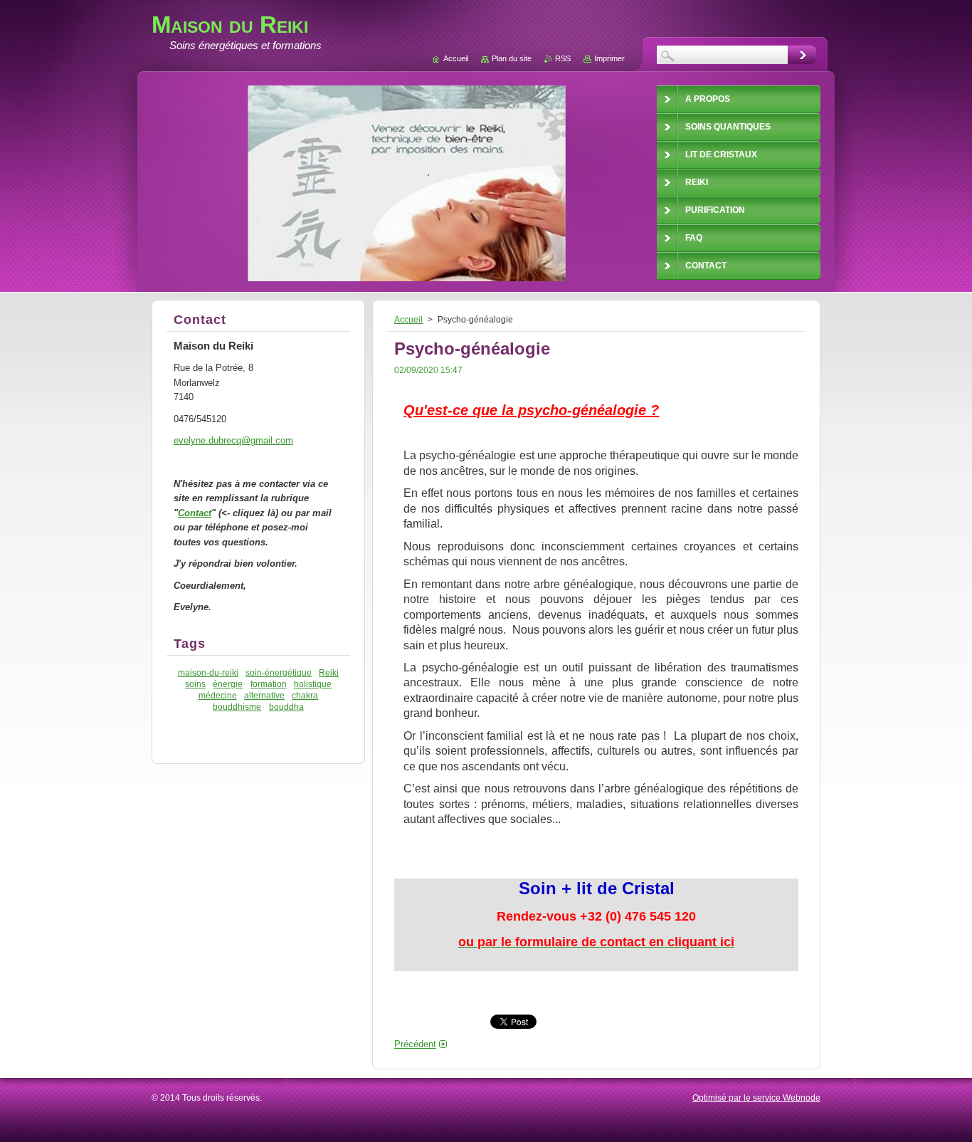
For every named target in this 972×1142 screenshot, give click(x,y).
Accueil (408, 319)
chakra (305, 695)
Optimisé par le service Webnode (756, 1098)
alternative (264, 695)
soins (195, 683)
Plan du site (512, 58)
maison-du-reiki (208, 672)
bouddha (286, 706)
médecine (218, 695)
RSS (563, 58)
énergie (228, 683)
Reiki (329, 672)
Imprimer (609, 58)
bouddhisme (237, 706)
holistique (313, 683)
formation (268, 683)
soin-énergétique (278, 672)
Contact (194, 513)
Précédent (415, 1044)
